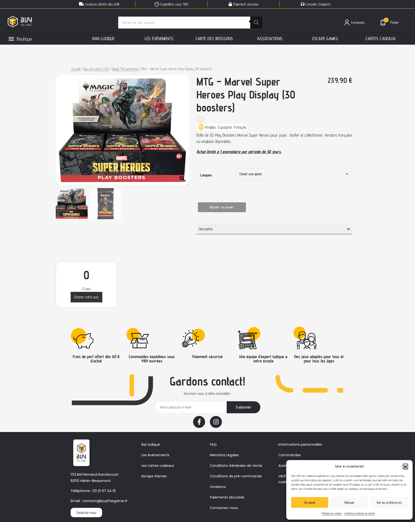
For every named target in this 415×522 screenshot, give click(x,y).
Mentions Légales (224, 455)
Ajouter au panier (222, 207)
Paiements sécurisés (227, 497)
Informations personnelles (300, 444)
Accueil (75, 69)
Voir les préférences (389, 502)
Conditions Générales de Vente (236, 465)
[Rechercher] (256, 23)
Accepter (310, 502)
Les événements (155, 455)
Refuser (349, 502)
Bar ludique (150, 444)
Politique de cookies (332, 513)
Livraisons (218, 486)
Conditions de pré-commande (236, 476)
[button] (405, 466)
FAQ (213, 444)
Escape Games (154, 476)
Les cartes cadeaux (157, 465)
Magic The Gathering (125, 69)
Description (206, 229)
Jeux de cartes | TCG (96, 69)
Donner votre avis (86, 297)
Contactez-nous (224, 507)
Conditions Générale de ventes (359, 513)
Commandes (289, 455)
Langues (206, 175)
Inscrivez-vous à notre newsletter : (208, 393)
